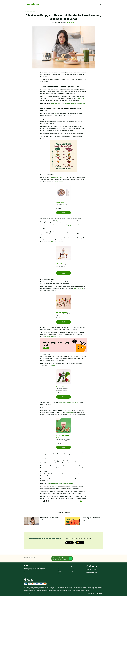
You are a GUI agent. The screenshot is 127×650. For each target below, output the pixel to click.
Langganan (64, 4)
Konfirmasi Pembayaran (73, 570)
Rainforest (53, 365)
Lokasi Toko (71, 568)
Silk (52, 241)
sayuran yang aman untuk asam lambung (68, 402)
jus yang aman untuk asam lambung (54, 336)
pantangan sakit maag (56, 177)
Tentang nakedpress (72, 566)
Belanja (57, 4)
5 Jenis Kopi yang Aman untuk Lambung (49, 517)
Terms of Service (99, 593)
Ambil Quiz (45, 347)
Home (51, 4)
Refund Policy (91, 593)
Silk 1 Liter (59, 263)
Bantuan (77, 4)
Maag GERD (32, 11)
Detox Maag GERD (78, 288)
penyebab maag (82, 98)
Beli (63, 212)
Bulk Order (59, 571)
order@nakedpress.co (92, 572)
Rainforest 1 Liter (61, 387)
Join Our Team (71, 571)
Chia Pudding (60, 203)
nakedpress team (71, 22)
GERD (55, 113)
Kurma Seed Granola (69, 412)
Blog (71, 4)
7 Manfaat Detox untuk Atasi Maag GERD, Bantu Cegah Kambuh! (91, 518)
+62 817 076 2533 (92, 569)
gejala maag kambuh (61, 220)
